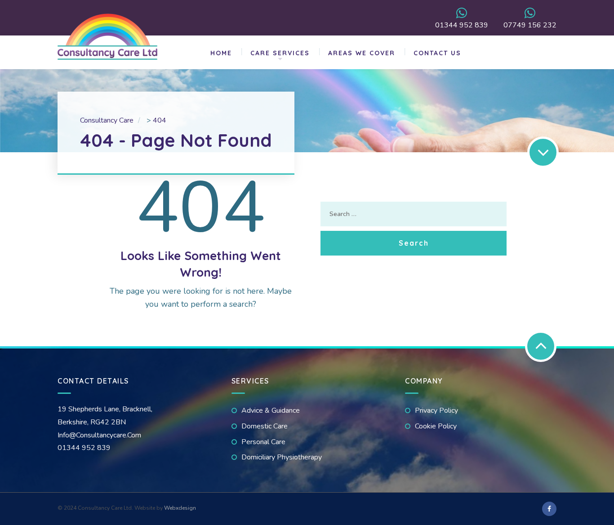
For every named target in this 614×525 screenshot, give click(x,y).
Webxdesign (180, 508)
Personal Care (263, 442)
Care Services (280, 53)
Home (221, 53)
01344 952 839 (461, 24)
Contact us (437, 53)
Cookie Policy (436, 426)
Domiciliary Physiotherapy (281, 457)
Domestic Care (264, 426)
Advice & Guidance (270, 410)
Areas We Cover (361, 53)
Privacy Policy (436, 410)
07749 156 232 (529, 24)
